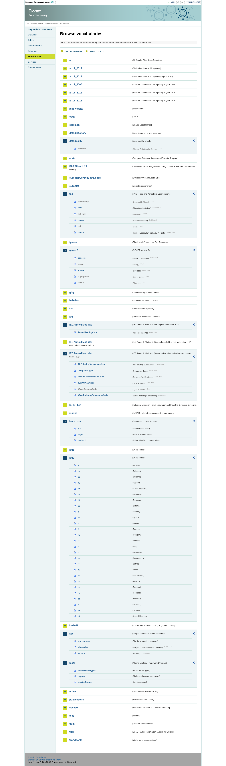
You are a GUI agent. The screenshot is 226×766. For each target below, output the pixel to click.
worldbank (75, 740)
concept (81, 258)
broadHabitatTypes (86, 670)
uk (79, 616)
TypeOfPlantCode (86, 383)
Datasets (32, 34)
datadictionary (77, 133)
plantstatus (83, 647)
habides (74, 300)
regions (81, 676)
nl (79, 575)
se (79, 599)
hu (79, 535)
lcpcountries (84, 641)
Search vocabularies (73, 51)
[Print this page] (178, 2)
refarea (81, 220)
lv (78, 564)
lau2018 (73, 625)
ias (71, 308)
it (78, 546)
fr (78, 529)
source (81, 270)
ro (79, 593)
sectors (81, 653)
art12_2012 (75, 68)
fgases (73, 242)
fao (71, 194)
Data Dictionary (51, 24)
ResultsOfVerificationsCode (91, 377)
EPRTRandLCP (78, 166)
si (78, 604)
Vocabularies (35, 56)
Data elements (35, 45)
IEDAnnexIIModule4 (80, 353)
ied (71, 316)
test (71, 715)
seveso (73, 707)
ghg (71, 292)
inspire (73, 413)
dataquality (75, 141)
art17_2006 (75, 84)
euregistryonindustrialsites (85, 177)
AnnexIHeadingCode (87, 332)
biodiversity (76, 108)
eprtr (72, 158)
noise (72, 691)
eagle (80, 434)
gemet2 (73, 250)
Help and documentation (40, 29)
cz (79, 488)
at (78, 465)
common (74, 125)
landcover (75, 421)
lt (78, 552)
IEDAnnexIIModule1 (80, 324)
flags (80, 208)
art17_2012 (75, 92)
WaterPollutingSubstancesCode (93, 395)
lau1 (71, 449)
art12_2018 (75, 76)
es (79, 517)
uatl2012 (82, 440)
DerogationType (85, 370)
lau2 (71, 457)
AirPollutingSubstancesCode (91, 364)
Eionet (40, 24)
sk (79, 610)
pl (79, 581)
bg (79, 477)
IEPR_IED (75, 405)
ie (78, 541)
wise (72, 732)
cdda (72, 116)
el (78, 512)
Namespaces (34, 67)
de (79, 494)
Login (173, 2)
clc (79, 429)
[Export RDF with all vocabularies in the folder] (194, 141)
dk (79, 500)
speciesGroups (85, 682)
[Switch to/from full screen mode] (182, 2)
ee (79, 506)
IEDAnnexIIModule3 (80, 342)
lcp (71, 633)
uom (72, 723)
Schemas (32, 51)
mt (79, 570)
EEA (41, 2)
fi (78, 523)
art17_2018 (75, 100)
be (79, 471)
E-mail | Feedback (37, 757)
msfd (72, 663)
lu (79, 558)
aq (70, 60)
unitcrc (81, 232)
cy (79, 483)
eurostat (74, 186)
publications (76, 699)
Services (32, 62)
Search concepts (96, 51)
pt (79, 587)
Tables (31, 40)
